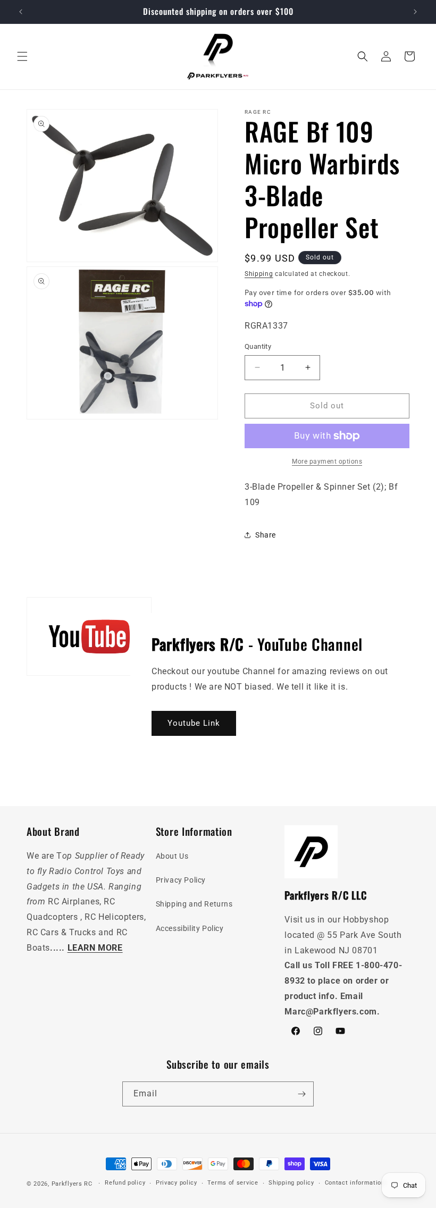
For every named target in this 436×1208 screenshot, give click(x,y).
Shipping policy (291, 1182)
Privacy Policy (181, 880)
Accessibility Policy (190, 928)
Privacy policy (176, 1182)
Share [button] (265, 535)
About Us (172, 856)
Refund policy (125, 1182)
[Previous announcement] (20, 11)
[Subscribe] (301, 1093)
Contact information (355, 1182)
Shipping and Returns (194, 904)
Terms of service (232, 1182)
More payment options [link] (327, 461)
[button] (22, 56)
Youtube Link (193, 723)
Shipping (259, 274)
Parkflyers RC (73, 1183)
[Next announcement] (415, 11)
